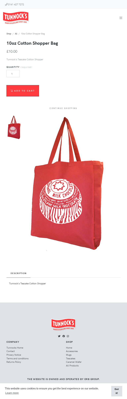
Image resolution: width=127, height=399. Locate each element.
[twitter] (59, 336)
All (16, 33)
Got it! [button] (117, 391)
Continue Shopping (63, 108)
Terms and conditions (17, 358)
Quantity (19, 67)
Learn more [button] (12, 393)
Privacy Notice (13, 354)
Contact (10, 351)
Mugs (68, 354)
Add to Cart (24, 90)
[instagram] (68, 336)
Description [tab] (18, 273)
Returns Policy (13, 361)
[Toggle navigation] (120, 18)
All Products (72, 365)
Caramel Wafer (74, 361)
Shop (8, 33)
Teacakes (70, 358)
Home (69, 347)
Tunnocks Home (14, 347)
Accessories (72, 351)
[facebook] (64, 336)
